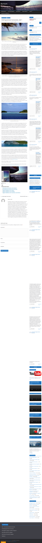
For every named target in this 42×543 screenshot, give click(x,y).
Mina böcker (18, 11)
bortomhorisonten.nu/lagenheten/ (35, 221)
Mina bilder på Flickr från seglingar (7, 532)
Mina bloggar (3, 11)
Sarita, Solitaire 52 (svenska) (33, 510)
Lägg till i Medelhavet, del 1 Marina (8, 190)
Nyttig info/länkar (11, 11)
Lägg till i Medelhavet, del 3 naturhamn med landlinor (11, 192)
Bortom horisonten (15, 159)
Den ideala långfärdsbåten (33, 457)
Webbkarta (3, 536)
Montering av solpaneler (32, 474)
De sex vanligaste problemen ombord (34, 470)
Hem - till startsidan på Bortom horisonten (8, 526)
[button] (6, 11)
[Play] (35, 235)
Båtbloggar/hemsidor (32, 503)
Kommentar (3, 227)
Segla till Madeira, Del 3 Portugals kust (38, 79)
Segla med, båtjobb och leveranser (34, 506)
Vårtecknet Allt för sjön (23, 196)
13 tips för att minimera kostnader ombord (35, 484)
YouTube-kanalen (31, 378)
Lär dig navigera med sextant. (6, 196)
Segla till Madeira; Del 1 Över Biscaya (38, 128)
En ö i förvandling (31, 495)
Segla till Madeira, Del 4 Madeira (38, 57)
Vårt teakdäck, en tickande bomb (33, 466)
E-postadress (3, 242)
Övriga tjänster (24, 11)
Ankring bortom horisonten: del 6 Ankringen (10, 189)
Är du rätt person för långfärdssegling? (34, 477)
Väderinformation (31, 512)
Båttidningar (31, 513)
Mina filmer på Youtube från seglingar (8, 534)
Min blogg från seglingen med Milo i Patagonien (9, 530)
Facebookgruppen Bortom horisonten (8, 528)
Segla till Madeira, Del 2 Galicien (38, 102)
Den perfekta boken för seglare (38, 153)
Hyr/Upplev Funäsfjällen (5, 13)
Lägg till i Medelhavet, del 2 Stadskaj (9, 191)
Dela (39, 69)
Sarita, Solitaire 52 (31, 517)
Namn (2, 238)
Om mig (30, 11)
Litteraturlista (31, 515)
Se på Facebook (39, 68)
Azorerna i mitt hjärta (32, 472)
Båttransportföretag (32, 516)
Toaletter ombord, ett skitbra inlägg (34, 459)
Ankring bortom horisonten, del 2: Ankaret (35, 486)
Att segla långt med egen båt (33, 468)
